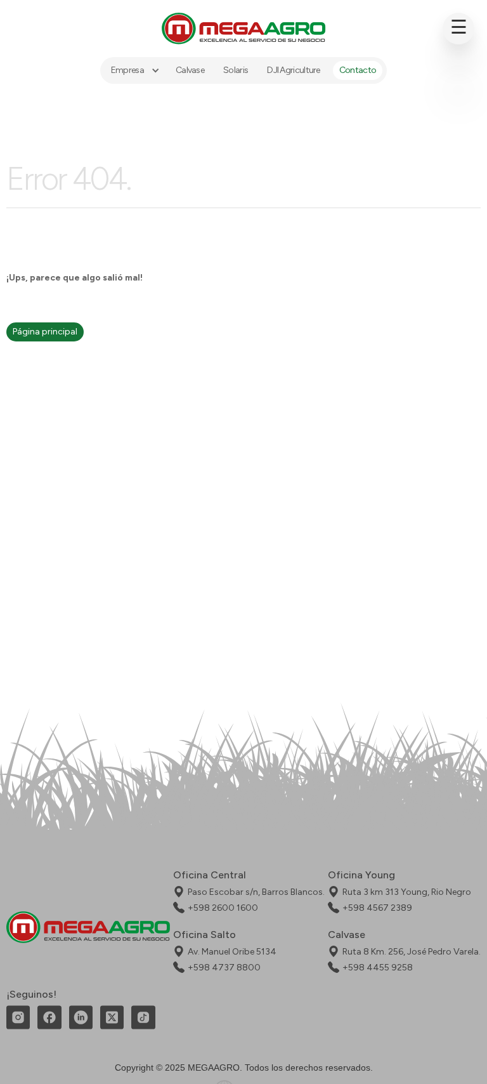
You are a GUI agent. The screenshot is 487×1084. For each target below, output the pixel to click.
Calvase (190, 70)
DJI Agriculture (293, 70)
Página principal (45, 331)
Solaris (235, 70)
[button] (134, 70)
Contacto (357, 70)
